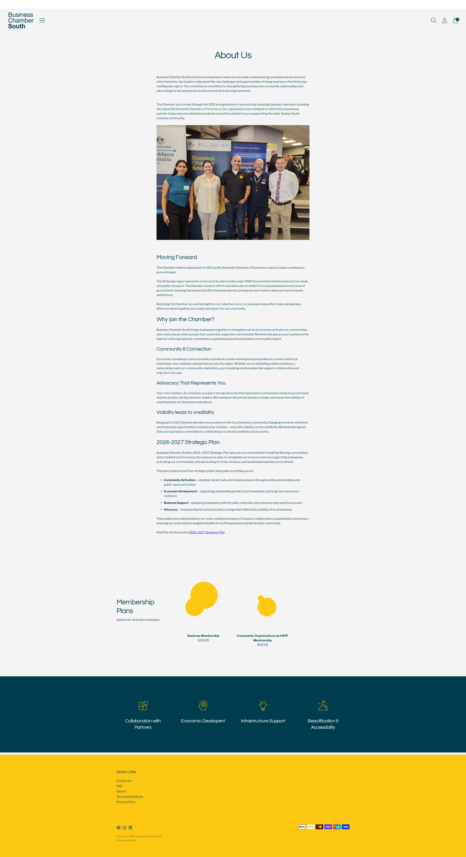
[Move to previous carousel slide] (112, 600)
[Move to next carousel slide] (353, 600)
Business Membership (203, 636)
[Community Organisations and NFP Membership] (262, 601)
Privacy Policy (125, 802)
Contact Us (123, 781)
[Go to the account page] (444, 20)
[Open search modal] (434, 20)
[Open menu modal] (42, 20)
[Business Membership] (203, 601)
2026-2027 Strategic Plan (207, 532)
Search (121, 791)
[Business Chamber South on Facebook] (118, 828)
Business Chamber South (149, 836)
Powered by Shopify (126, 840)
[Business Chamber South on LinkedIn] (130, 828)
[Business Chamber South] (21, 20)
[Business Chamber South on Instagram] (124, 828)
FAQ (119, 786)
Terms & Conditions (129, 796)
